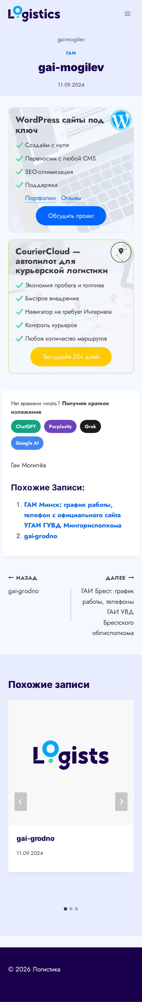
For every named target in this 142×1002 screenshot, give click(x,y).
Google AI (27, 442)
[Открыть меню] (127, 13)
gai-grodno (40, 536)
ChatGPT (26, 426)
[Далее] (121, 801)
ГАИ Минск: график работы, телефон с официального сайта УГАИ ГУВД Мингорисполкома (72, 515)
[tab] (65, 909)
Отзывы (71, 197)
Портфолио (40, 197)
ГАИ (71, 53)
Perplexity (60, 426)
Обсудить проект (71, 215)
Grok (90, 426)
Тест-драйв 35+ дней (71, 356)
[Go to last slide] (20, 801)
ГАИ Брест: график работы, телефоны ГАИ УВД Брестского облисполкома (107, 605)
